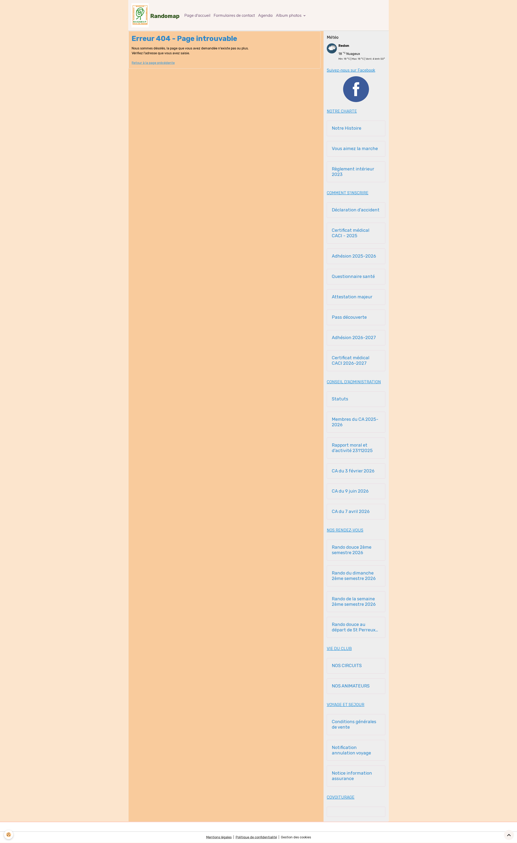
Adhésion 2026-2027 (354, 337)
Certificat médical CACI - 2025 (350, 233)
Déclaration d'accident (355, 210)
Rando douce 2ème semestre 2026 (351, 550)
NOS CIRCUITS (347, 665)
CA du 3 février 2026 (353, 471)
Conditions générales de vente (354, 724)
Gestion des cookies (296, 837)
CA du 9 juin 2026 (350, 491)
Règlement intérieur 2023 (353, 171)
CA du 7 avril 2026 (351, 511)
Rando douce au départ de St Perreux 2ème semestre (353, 627)
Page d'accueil (197, 15)
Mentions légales (219, 837)
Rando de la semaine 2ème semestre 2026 (354, 601)
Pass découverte (349, 317)
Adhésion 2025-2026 (354, 256)
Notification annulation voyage (351, 750)
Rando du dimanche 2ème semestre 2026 (354, 575)
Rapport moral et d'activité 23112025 (352, 448)
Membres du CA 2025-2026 (355, 422)
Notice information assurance (352, 776)
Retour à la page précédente (153, 63)
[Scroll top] (509, 835)
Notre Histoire (346, 128)
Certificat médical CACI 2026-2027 (350, 360)
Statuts (340, 399)
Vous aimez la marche (355, 148)
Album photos (289, 15)
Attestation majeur (352, 297)
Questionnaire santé (353, 276)
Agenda (265, 15)
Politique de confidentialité (256, 837)
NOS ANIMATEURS (351, 686)
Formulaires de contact (234, 15)
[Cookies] (8, 834)
